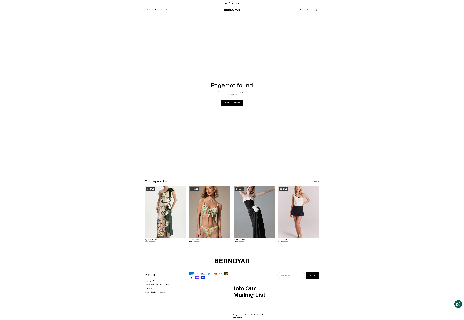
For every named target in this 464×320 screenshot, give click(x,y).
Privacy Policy (150, 288)
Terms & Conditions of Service (155, 292)
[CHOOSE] (182, 234)
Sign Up (313, 275)
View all (316, 181)
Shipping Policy (150, 281)
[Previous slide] (146, 2)
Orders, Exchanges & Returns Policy (157, 284)
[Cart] (317, 9)
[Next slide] (316, 2)
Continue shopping (232, 103)
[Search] (307, 9)
